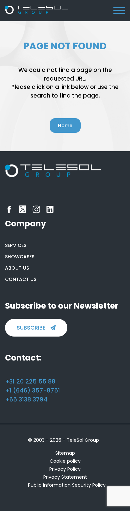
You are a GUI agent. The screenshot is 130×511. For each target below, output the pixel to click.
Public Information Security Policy (67, 485)
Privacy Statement (65, 477)
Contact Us (20, 279)
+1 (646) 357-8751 (32, 390)
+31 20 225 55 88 (30, 381)
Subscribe (31, 328)
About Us (17, 268)
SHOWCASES (19, 256)
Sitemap (65, 453)
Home (65, 125)
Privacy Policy (65, 469)
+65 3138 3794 (26, 399)
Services (15, 245)
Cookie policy (65, 461)
